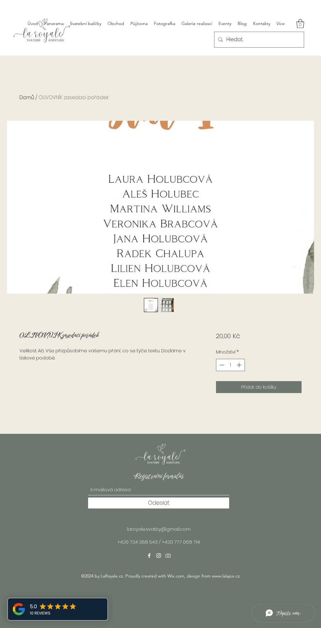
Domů (26, 97)
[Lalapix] (168, 555)
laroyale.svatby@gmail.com (159, 529)
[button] (300, 23)
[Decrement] (221, 365)
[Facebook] (149, 555)
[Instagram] (158, 555)
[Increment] (239, 365)
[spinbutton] (230, 365)
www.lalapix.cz (226, 576)
